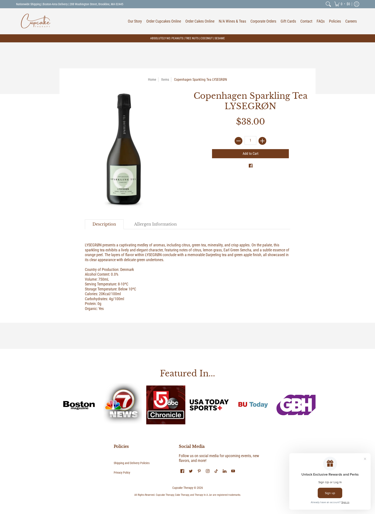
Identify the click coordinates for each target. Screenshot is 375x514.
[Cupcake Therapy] (35, 21)
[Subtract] (238, 141)
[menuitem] (328, 4)
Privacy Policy (122, 472)
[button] (342, 4)
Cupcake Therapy (182, 487)
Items (165, 79)
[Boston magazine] (79, 404)
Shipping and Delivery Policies (132, 463)
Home (152, 79)
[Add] (262, 141)
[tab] (104, 224)
